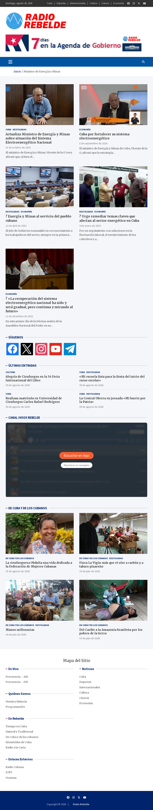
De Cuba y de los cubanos (20, 558)
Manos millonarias (20, 630)
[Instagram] (133, 3)
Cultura (93, 3)
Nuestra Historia (16, 701)
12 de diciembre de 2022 (19, 316)
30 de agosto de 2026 (18, 385)
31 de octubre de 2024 (18, 147)
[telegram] (70, 349)
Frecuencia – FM (17, 682)
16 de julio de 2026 (16, 634)
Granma (11, 777)
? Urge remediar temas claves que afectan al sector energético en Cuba (109, 218)
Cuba (49, 3)
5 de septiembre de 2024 (93, 143)
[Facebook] (128, 3)
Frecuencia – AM (17, 676)
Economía (118, 3)
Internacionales (77, 3)
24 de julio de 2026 (89, 571)
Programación (15, 706)
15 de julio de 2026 (89, 638)
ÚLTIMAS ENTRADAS (22, 365)
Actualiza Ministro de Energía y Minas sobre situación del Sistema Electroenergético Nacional (38, 138)
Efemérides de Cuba (19, 742)
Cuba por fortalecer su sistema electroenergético (104, 136)
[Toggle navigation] (10, 62)
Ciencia (105, 3)
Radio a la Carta (16, 747)
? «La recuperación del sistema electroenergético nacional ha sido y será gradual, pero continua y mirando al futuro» (39, 305)
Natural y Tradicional (19, 731)
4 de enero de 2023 (90, 225)
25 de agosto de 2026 (18, 571)
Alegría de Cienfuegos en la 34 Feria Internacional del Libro (33, 378)
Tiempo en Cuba (16, 726)
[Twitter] (139, 3)
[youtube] (55, 349)
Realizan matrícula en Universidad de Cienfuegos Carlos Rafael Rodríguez (34, 400)
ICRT (9, 772)
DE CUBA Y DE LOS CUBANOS (27, 508)
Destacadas (19, 129)
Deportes (61, 3)
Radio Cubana (15, 767)
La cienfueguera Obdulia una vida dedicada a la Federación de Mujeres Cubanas (39, 564)
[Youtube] (144, 3)
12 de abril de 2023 (16, 225)
